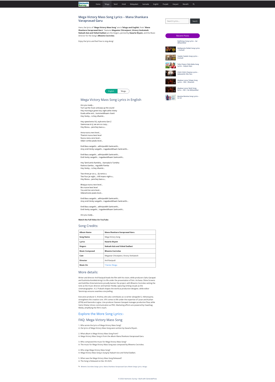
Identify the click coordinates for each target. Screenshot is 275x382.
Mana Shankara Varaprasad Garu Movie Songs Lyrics (123, 367)
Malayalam (134, 4)
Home (98, 4)
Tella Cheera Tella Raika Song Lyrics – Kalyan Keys (188, 65)
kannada (146, 4)
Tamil (116, 4)
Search (194, 21)
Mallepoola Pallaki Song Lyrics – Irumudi (188, 49)
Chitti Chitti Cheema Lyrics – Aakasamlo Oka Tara (187, 73)
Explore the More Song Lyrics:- (101, 314)
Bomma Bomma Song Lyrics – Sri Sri (188, 97)
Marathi (186, 4)
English (155, 4)
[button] (194, 4)
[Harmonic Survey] (83, 4)
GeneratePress (151, 379)
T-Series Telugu (111, 265)
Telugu (107, 4)
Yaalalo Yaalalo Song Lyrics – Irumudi (187, 57)
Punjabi (165, 4)
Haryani (175, 4)
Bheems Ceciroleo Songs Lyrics (92, 367)
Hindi (124, 4)
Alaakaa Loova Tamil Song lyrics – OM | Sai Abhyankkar (188, 89)
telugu (144, 367)
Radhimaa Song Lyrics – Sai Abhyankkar (187, 42)
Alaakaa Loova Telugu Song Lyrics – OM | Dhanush (187, 81)
